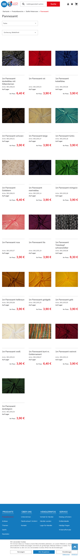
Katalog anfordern (65, 517)
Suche (53, 4)
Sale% (4, 530)
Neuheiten (5, 534)
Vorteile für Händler (46, 517)
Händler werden (45, 521)
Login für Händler (46, 525)
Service (63, 512)
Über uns (27, 512)
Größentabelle (64, 521)
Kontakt (23, 525)
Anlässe (5, 521)
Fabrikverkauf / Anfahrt (29, 521)
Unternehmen (26, 517)
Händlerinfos (48, 512)
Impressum (75, 554)
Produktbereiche (8, 517)
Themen (5, 525)
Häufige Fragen (64, 525)
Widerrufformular (65, 530)
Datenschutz (66, 554)
